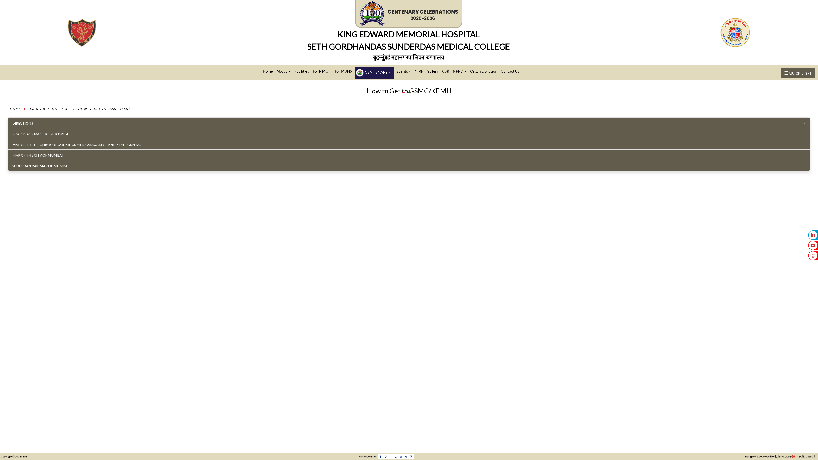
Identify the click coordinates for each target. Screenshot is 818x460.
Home (269, 71)
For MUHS (343, 71)
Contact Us (510, 71)
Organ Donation (483, 71)
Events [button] (402, 71)
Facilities (301, 71)
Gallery (433, 71)
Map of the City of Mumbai (37, 155)
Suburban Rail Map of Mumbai (40, 166)
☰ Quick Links (797, 72)
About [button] (282, 71)
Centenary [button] (376, 72)
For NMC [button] (320, 71)
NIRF (419, 71)
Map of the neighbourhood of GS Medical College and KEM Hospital (76, 144)
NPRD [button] (458, 71)
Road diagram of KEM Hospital (41, 134)
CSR (445, 71)
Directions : (23, 123)
